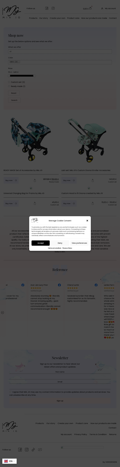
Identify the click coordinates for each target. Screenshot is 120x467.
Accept (41, 243)
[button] (87, 220)
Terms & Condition (54, 248)
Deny (60, 243)
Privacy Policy (67, 248)
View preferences (79, 243)
